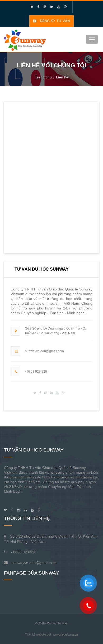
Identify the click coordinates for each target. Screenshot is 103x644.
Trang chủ (43, 77)
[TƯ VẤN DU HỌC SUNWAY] (25, 39)
